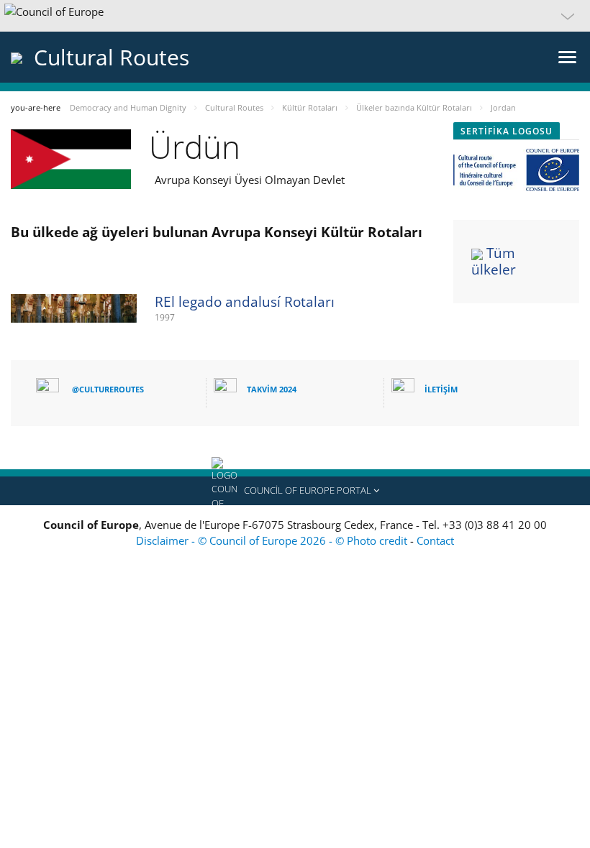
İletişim (441, 389)
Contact (435, 540)
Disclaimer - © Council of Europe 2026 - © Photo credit (273, 540)
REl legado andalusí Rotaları (245, 301)
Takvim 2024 (271, 389)
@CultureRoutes (108, 389)
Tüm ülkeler (493, 261)
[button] (295, 16)
